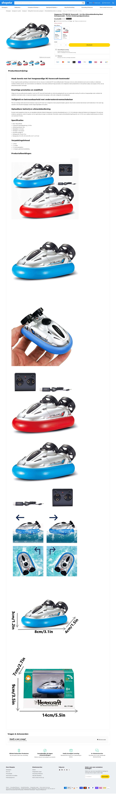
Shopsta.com (43, 789)
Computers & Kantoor (33, 7)
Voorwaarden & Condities (11, 775)
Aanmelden (105, 776)
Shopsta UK (38, 789)
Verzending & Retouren (87, 7)
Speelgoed (24, 11)
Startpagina (5, 7)
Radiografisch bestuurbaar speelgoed (35, 11)
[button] (94, 3)
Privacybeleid (9, 773)
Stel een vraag (102, 739)
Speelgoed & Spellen (51, 7)
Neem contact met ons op (106, 7)
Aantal (55, 42)
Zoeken (34, 769)
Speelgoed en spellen (16, 11)
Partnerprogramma (10, 777)
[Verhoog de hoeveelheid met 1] (66, 45)
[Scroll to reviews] (82, 17)
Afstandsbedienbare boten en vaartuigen (53, 11)
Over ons (8, 771)
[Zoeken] (83, 2)
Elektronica (17, 7)
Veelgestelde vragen (37, 771)
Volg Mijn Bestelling (69, 7)
